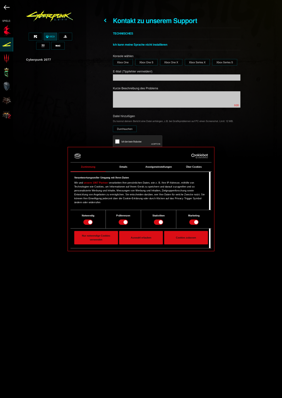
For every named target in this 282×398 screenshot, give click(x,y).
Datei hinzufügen (124, 116)
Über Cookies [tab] (194, 166)
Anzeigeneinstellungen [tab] (158, 166)
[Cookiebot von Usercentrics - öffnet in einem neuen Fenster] (193, 156)
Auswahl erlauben (141, 237)
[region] (43, 199)
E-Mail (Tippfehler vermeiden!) (132, 71)
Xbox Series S (224, 62)
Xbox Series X (197, 62)
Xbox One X (171, 62)
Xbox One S (146, 62)
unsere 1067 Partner (96, 182)
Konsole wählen (123, 56)
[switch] (123, 222)
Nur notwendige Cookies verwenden (96, 237)
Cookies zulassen (186, 237)
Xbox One (123, 62)
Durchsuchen (125, 129)
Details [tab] (123, 166)
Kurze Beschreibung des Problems (135, 88)
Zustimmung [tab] (88, 166)
